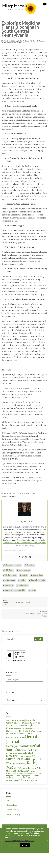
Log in (9, 800)
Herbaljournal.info (17, 746)
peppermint (31, 773)
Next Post (36, 613)
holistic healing (21, 764)
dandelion (30, 565)
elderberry (9, 570)
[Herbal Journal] (20, 16)
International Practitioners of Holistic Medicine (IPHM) (24, 543)
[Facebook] (19, 557)
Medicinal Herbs (13, 771)
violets (33, 590)
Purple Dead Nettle (38, 580)
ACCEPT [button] (25, 845)
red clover (9, 585)
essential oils (19, 729)
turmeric (10, 781)
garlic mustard (24, 570)
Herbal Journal (10, 575)
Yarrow (34, 781)
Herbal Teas (34, 756)
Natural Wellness (27, 771)
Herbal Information (9, 43)
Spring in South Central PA (15, 590)
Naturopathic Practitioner (16, 773)
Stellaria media (15, 778)
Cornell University (12, 726)
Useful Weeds (21, 43)
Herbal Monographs (15, 753)
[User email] (30, 557)
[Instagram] (26, 557)
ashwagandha (29, 720)
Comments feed (13, 810)
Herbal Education (20, 733)
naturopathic (10, 580)
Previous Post (16, 601)
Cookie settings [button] (12, 845)
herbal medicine (28, 750)
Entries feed (12, 805)
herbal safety (23, 756)
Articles (42, 41)
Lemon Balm (38, 575)
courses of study (28, 545)
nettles (23, 580)
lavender (24, 768)
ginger (15, 731)
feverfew (28, 729)
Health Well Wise (27, 731)
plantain (39, 773)
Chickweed (25, 722)
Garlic (9, 731)
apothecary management (14, 720)
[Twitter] (23, 557)
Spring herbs (23, 585)
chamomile (12, 722)
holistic (24, 575)
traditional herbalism (28, 778)
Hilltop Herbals (16, 759)
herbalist (21, 738)
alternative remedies (13, 565)
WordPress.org (13, 814)
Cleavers (36, 723)
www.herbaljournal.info (14, 551)
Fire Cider (35, 729)
